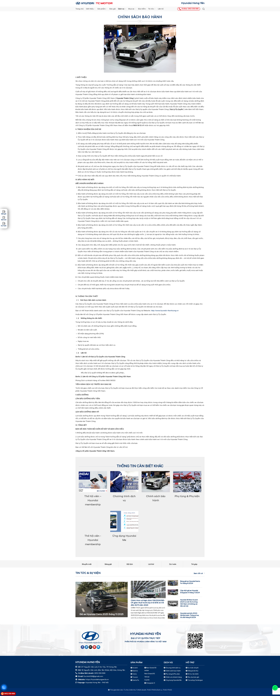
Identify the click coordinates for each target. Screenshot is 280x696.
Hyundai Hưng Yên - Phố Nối (96, 683)
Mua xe (131, 9)
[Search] (203, 9)
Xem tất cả (198, 573)
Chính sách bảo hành (173, 671)
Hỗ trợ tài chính (193, 674)
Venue (146, 677)
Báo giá (112, 9)
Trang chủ (79, 9)
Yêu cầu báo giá (193, 677)
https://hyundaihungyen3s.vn (90, 643)
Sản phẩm (101, 9)
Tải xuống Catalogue (195, 680)
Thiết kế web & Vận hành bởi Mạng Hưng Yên (155, 693)
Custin (147, 680)
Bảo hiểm (142, 9)
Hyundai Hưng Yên (193, 3)
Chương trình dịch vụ (173, 668)
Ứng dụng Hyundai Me (173, 680)
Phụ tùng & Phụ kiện (173, 674)
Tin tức (151, 9)
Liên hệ (161, 9)
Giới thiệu (90, 9)
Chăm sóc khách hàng (174, 677)
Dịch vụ (121, 9)
